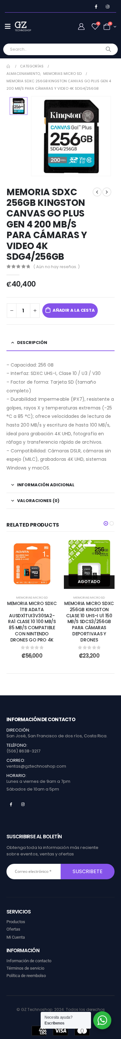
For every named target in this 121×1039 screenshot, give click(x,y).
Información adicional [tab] (46, 485)
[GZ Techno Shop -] (28, 26)
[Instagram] (108, 7)
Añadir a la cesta (74, 310)
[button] (106, 523)
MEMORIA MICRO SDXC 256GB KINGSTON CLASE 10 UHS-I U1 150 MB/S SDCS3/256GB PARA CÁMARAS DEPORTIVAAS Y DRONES (89, 621)
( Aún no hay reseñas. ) (57, 266)
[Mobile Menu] (10, 26)
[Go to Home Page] (8, 66)
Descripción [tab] (32, 342)
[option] (18, 106)
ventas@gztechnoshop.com (36, 766)
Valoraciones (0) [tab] (38, 501)
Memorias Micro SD (32, 597)
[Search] (108, 49)
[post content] (31, 563)
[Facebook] (96, 7)
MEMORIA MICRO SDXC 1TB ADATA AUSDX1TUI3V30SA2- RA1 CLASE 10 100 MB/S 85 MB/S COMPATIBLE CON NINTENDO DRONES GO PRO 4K (32, 621)
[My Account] (81, 26)
